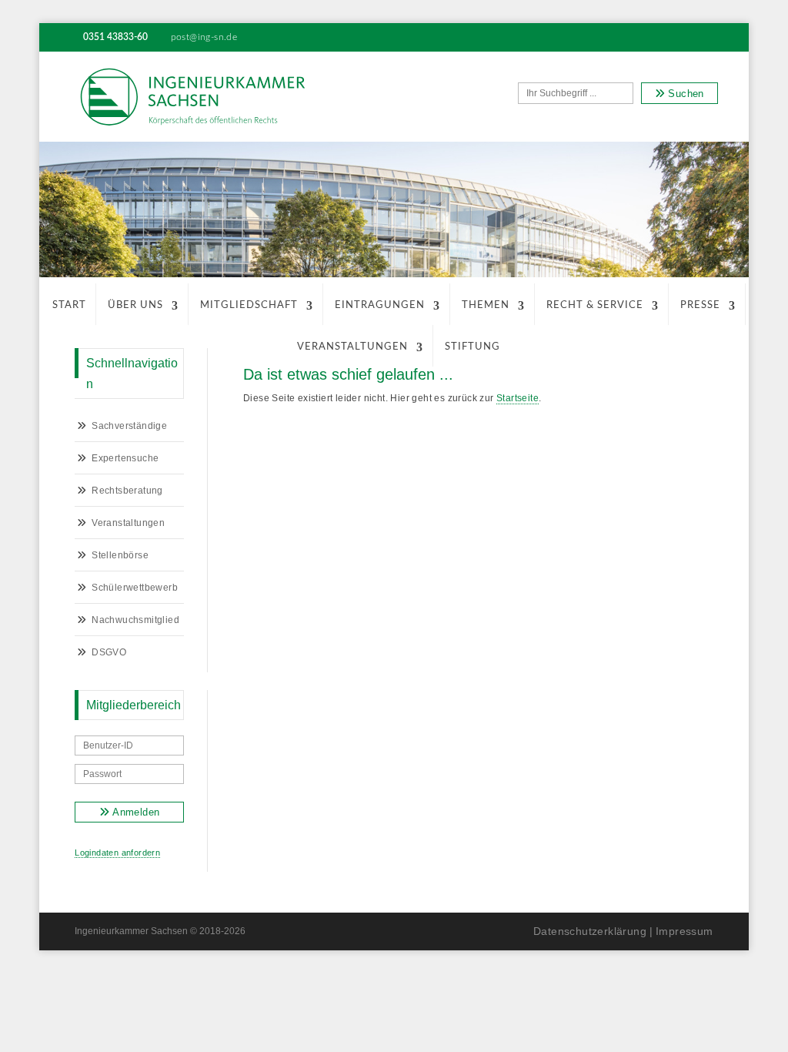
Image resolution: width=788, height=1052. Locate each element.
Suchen (684, 93)
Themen (485, 305)
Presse (700, 305)
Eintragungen (380, 305)
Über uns (135, 305)
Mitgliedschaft (249, 305)
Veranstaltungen (352, 347)
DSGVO (109, 652)
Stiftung (472, 347)
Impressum (684, 931)
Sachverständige (129, 425)
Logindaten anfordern (117, 852)
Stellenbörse (120, 555)
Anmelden (135, 812)
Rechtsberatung (127, 490)
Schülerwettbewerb (135, 587)
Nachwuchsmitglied (135, 620)
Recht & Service (594, 305)
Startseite (517, 398)
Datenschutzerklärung (589, 931)
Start (69, 305)
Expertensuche (125, 458)
